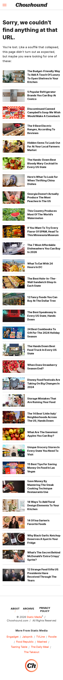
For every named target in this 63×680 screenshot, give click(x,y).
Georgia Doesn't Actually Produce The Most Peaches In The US (43, 197)
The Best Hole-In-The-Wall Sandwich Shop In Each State (41, 282)
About (15, 608)
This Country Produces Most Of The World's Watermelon (42, 214)
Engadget (13, 636)
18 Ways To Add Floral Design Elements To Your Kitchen (43, 505)
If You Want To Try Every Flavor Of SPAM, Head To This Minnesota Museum (43, 231)
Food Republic (25, 641)
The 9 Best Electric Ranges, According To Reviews (41, 129)
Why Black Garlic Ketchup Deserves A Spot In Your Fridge (43, 539)
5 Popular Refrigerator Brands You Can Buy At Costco (41, 95)
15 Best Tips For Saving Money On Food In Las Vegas (42, 468)
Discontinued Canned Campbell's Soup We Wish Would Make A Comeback (43, 112)
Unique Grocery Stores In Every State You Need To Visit (43, 451)
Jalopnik (27, 636)
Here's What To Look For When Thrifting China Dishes (42, 180)
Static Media (34, 617)
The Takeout (31, 652)
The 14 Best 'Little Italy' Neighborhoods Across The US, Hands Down (42, 417)
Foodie (52, 636)
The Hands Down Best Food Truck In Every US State (42, 350)
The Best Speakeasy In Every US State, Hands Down (41, 316)
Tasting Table (19, 646)
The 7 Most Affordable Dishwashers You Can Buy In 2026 (43, 248)
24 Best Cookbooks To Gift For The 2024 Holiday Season (43, 333)
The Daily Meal (40, 646)
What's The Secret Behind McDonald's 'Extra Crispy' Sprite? (43, 556)
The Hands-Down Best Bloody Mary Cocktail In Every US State (42, 163)
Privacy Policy (44, 609)
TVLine (40, 636)
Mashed (42, 641)
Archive (28, 608)
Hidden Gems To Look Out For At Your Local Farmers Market (43, 146)
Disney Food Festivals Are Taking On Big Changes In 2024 (43, 383)
